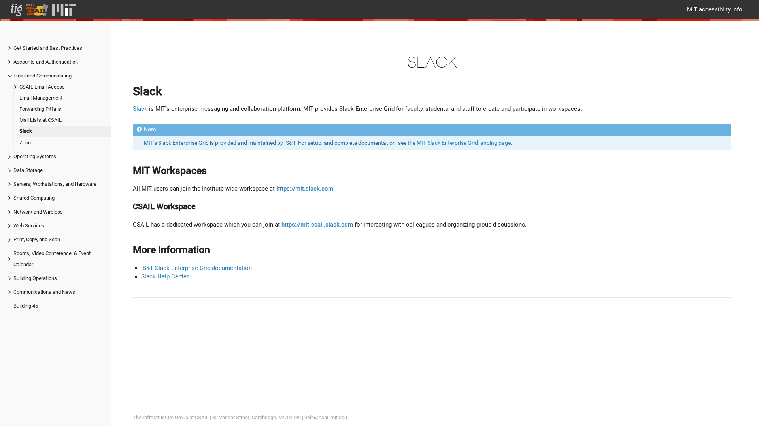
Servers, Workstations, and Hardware (54, 184)
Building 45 (25, 306)
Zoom (25, 142)
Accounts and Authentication (45, 62)
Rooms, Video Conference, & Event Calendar (52, 258)
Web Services (28, 226)
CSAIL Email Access (42, 87)
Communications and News (44, 292)
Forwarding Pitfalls (40, 109)
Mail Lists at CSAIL (40, 120)
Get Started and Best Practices (47, 48)
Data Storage (28, 170)
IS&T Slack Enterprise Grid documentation (196, 268)
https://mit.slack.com (304, 188)
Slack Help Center (165, 276)
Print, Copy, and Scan (36, 239)
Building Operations (35, 278)
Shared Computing (34, 198)
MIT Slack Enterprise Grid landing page (464, 143)
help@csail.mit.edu (325, 417)
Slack (25, 131)
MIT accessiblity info (714, 9)
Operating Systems (34, 156)
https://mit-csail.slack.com (317, 224)
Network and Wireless (38, 212)
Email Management (40, 98)
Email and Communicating (42, 76)
